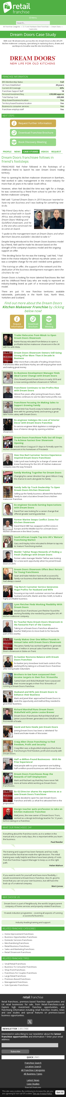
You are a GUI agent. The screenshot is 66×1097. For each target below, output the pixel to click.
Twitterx (29, 1021)
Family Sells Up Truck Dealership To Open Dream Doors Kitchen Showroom (37, 488)
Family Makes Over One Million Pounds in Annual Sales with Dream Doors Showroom (37, 641)
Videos (45, 151)
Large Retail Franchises (15, 976)
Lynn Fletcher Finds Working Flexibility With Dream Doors (38, 606)
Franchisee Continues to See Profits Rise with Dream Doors (36, 389)
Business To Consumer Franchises (21, 966)
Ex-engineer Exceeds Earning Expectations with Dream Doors (37, 506)
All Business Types (33, 1073)
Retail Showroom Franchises (18, 952)
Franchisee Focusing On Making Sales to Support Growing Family (36, 404)
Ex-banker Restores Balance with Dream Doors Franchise (36, 658)
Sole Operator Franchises (16, 985)
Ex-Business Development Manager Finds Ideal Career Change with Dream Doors (37, 374)
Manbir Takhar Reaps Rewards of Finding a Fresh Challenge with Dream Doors (38, 553)
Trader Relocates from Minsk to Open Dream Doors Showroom (35, 336)
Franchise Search (33, 1062)
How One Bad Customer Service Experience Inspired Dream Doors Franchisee (38, 456)
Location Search (33, 1066)
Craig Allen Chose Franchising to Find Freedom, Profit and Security (34, 743)
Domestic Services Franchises (18, 940)
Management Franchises (16, 982)
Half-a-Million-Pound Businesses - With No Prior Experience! (37, 760)
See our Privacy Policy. (42, 1093)
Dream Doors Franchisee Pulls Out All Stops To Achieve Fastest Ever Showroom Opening (38, 440)
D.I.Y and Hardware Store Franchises (36, 27)
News (17, 151)
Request (56, 151)
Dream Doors (56, 27)
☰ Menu (33, 17)
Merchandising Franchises (17, 943)
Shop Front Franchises (15, 969)
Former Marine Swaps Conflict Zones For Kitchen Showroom (36, 521)
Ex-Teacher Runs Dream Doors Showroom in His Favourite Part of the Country (38, 623)
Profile (7, 151)
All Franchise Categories (11, 27)
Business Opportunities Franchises (21, 937)
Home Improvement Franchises (19, 934)
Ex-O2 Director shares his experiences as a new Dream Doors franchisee (37, 793)
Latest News (33, 1080)
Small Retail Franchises (15, 963)
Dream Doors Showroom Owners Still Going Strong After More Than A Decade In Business (38, 355)
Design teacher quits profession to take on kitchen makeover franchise (38, 810)
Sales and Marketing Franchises (19, 949)
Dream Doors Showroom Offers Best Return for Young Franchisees (38, 571)
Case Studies (30, 151)
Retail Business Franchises (17, 946)
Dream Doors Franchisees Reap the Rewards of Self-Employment (33, 775)
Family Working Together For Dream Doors (37, 472)
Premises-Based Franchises (18, 979)
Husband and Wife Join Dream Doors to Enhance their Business (35, 693)
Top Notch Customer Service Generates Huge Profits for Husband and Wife (36, 588)
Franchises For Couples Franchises (21, 973)
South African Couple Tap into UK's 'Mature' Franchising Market (38, 538)
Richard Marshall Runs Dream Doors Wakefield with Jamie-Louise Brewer (34, 711)
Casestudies (33, 29)
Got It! (59, 1092)
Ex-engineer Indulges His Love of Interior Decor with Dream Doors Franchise (36, 421)
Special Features (33, 1087)
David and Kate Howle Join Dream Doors (36, 726)
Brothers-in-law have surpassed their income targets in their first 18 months (36, 676)
